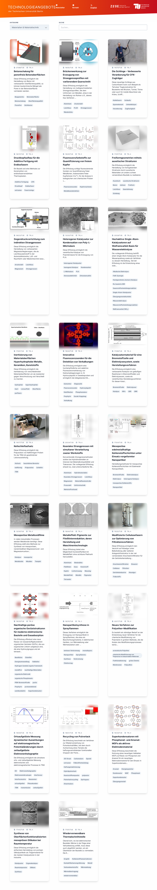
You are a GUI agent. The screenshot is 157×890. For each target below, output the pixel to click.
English (94, 8)
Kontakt (75, 8)
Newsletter (60, 8)
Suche (61, 22)
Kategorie (14, 22)
